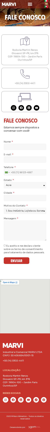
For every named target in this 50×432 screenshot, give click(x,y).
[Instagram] (13, 108)
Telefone (9, 167)
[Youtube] (36, 108)
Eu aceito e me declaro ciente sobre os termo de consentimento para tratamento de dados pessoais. (24, 249)
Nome (7, 142)
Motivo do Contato (15, 206)
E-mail (8, 154)
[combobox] (7, 172)
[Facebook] (21, 108)
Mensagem (10, 218)
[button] (30, 4)
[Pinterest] (44, 400)
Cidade (8, 193)
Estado (8, 180)
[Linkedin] (29, 108)
